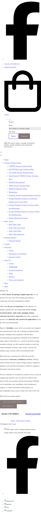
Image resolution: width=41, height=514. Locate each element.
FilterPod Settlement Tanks (18, 189)
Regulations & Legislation (18, 254)
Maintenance (13, 192)
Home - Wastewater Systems (20, 421)
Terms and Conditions (16, 280)
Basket (13, 136)
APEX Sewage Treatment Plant (19, 186)
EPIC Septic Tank (15, 224)
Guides (11, 250)
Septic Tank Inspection (16, 234)
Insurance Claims (15, 257)
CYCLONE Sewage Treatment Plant (21, 173)
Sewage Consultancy (16, 270)
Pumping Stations (10, 237)
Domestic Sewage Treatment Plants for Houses (24, 195)
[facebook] (22, 59)
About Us (7, 260)
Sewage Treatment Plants (12, 163)
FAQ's (11, 273)
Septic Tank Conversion (17, 228)
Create (14, 424)
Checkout (24, 136)
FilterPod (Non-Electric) (17, 182)
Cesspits (7, 244)
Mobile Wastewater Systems (18, 218)
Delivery (12, 277)
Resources (7, 247)
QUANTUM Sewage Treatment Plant (21, 169)
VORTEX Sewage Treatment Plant (20, 166)
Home (6, 160)
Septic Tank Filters (15, 231)
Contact (11, 263)
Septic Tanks (8, 221)
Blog (6, 283)
